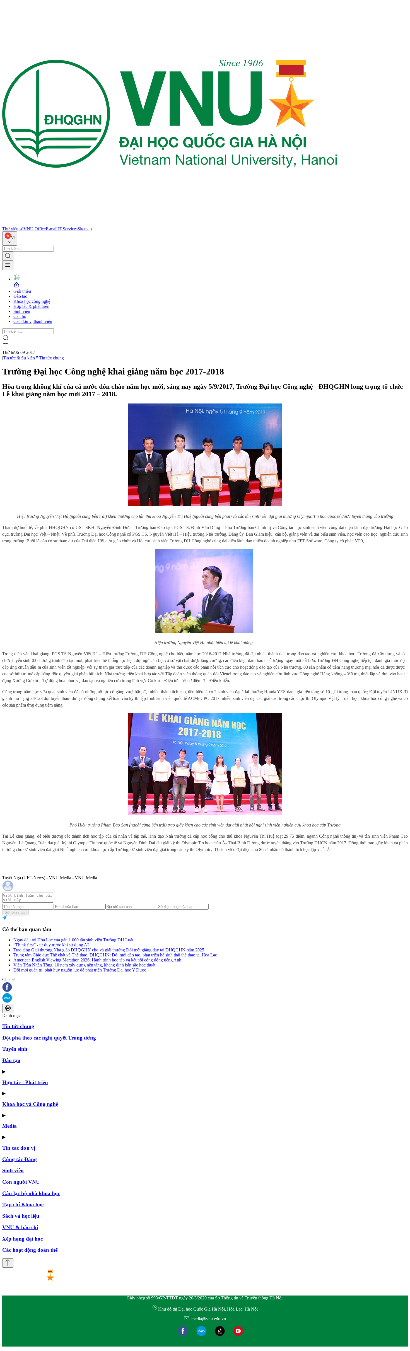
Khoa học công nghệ (31, 301)
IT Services (67, 228)
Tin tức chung (51, 358)
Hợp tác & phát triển (31, 306)
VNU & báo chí (20, 1227)
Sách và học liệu (20, 1216)
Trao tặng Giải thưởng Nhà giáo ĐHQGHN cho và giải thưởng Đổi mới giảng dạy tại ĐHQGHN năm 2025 (108, 950)
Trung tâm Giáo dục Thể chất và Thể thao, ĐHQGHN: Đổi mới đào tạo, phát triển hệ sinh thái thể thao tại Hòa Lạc (115, 955)
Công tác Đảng (19, 1159)
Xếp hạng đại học (22, 1239)
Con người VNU (21, 1182)
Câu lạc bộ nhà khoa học (31, 1193)
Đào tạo (20, 296)
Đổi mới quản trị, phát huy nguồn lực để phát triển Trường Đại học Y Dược (79, 970)
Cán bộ (19, 316)
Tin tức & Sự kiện (19, 358)
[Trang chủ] (169, 223)
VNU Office (34, 228)
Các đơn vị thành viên (32, 321)
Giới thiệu (22, 291)
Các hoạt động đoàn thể (29, 1250)
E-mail (51, 228)
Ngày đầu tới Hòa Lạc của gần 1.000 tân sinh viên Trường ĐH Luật (73, 939)
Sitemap (85, 228)
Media (9, 1126)
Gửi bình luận (15, 912)
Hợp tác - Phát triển (25, 1082)
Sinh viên (21, 311)
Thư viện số (12, 228)
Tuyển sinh (14, 1049)
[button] (205, 987)
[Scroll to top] (7, 1263)
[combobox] (9, 238)
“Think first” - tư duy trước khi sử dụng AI (51, 944)
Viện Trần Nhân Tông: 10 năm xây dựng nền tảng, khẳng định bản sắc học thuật (84, 965)
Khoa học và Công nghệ (30, 1104)
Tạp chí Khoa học (23, 1204)
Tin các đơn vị (18, 1148)
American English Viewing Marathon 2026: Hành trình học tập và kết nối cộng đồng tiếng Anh (97, 960)
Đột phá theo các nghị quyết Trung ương (49, 1038)
